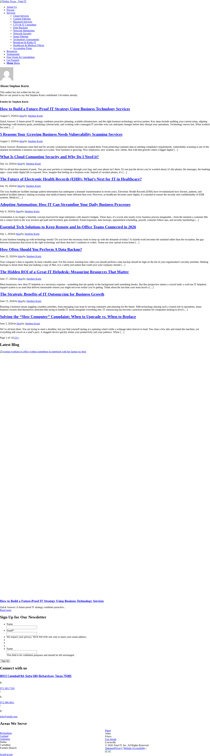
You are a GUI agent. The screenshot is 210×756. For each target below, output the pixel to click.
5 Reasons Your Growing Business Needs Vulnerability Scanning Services (61, 134)
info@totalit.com (8, 716)
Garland (4, 736)
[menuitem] (108, 7)
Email (10, 630)
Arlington (5, 739)
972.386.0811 (7, 702)
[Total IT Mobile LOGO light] (13, 1)
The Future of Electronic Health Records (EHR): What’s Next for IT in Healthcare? (71, 179)
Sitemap (109, 748)
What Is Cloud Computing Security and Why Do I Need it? (49, 157)
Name (10, 624)
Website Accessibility (134, 748)
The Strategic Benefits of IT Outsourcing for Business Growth (52, 294)
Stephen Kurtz (35, 115)
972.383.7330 (7, 688)
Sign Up (5, 661)
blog (21, 115)
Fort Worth (110, 739)
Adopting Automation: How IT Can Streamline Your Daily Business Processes (65, 204)
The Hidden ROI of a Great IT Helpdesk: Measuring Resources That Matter (64, 272)
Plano (108, 730)
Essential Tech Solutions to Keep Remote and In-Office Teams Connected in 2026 (68, 227)
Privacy (118, 748)
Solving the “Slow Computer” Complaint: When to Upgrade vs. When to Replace (68, 316)
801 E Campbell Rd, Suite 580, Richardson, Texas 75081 (36, 676)
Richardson (6, 733)
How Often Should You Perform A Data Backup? (41, 249)
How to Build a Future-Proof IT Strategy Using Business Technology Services (65, 109)
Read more (5, 610)
